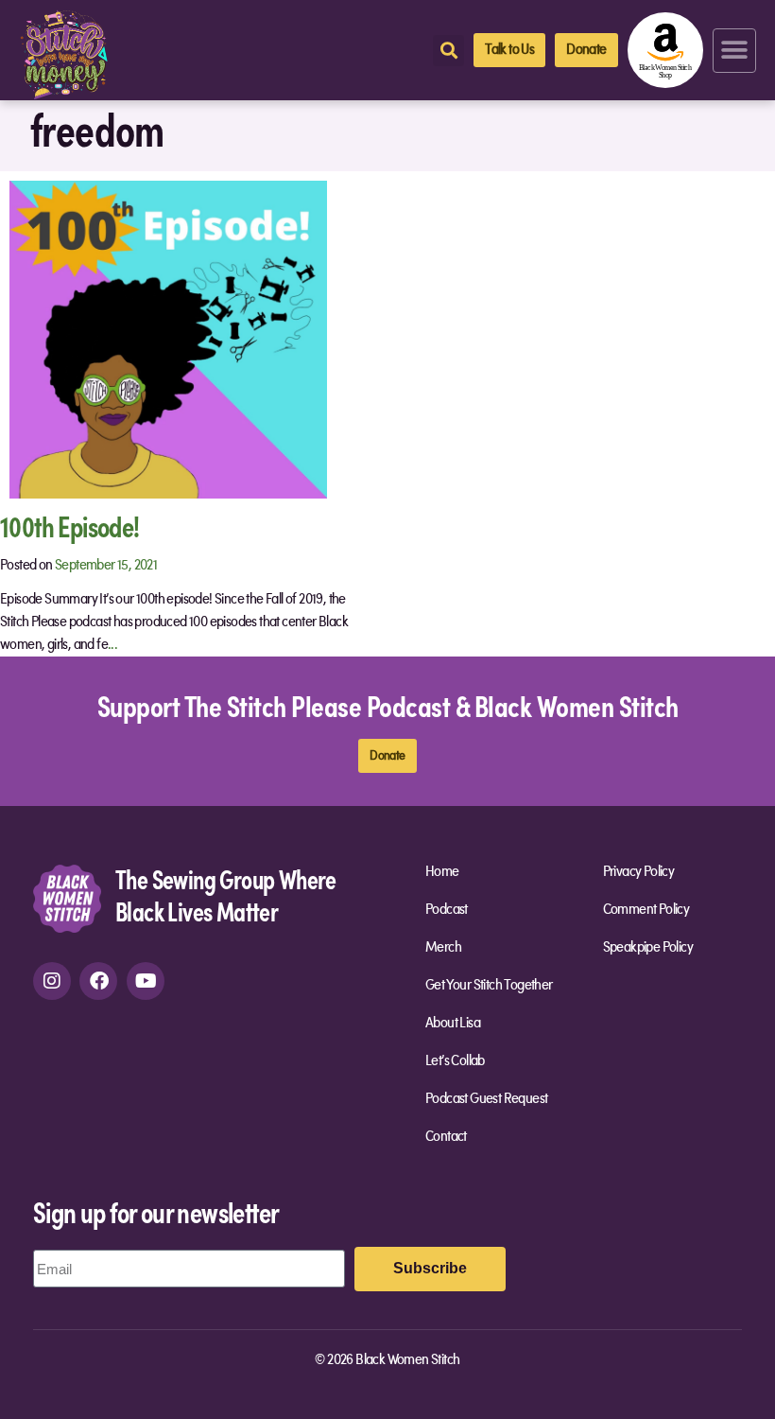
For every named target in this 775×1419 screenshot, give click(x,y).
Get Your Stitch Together (489, 985)
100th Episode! (70, 525)
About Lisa (452, 1023)
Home (442, 872)
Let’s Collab (455, 1061)
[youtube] (145, 981)
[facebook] (98, 981)
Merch (443, 947)
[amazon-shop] (665, 50)
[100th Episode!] (168, 338)
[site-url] (67, 897)
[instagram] (52, 981)
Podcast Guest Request (486, 1099)
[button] (734, 50)
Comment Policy (646, 910)
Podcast (446, 910)
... (112, 645)
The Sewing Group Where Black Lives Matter (225, 894)
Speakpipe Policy (648, 947)
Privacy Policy (639, 872)
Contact (446, 1137)
